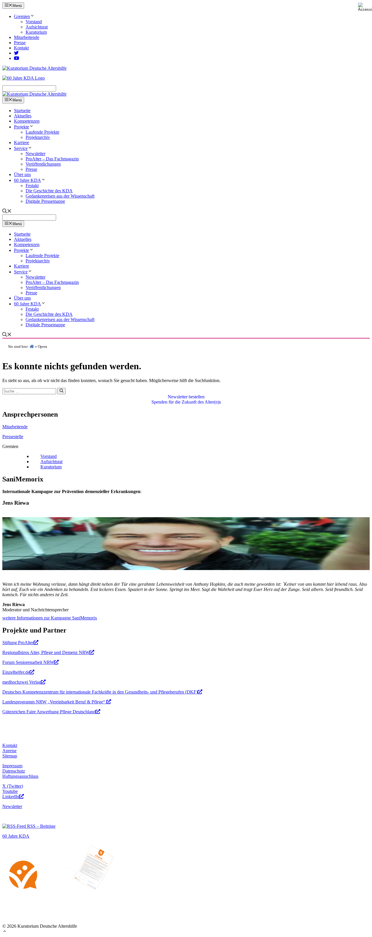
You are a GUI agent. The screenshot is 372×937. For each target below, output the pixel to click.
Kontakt (21, 47)
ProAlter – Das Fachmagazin (52, 158)
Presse (20, 42)
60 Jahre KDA (27, 180)
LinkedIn (10, 796)
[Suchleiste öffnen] (7, 211)
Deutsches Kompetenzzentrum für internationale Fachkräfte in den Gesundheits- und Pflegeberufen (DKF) (100, 691)
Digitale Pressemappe (45, 201)
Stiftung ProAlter (18, 642)
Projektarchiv (38, 137)
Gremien (22, 16)
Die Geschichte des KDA (49, 190)
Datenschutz (13, 770)
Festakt (32, 185)
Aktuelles (22, 115)
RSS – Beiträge (41, 826)
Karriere (21, 142)
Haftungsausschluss (20, 776)
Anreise (9, 750)
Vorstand (34, 21)
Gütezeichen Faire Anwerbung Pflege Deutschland (49, 711)
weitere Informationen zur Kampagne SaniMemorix (49, 617)
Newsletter (35, 153)
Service (21, 148)
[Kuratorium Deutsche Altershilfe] (34, 94)
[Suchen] (61, 391)
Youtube (10, 791)
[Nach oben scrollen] (4, 931)
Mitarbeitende (26, 37)
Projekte (21, 126)
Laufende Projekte (42, 132)
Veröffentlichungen (43, 164)
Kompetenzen (27, 121)
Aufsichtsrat (37, 26)
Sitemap (9, 755)
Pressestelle (12, 436)
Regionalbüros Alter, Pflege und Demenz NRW (46, 652)
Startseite (22, 110)
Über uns (22, 174)
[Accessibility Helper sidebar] (365, 7)
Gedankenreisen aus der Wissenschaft (60, 196)
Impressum (12, 765)
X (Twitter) (12, 786)
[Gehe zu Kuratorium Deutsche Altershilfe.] (32, 346)
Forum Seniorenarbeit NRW (28, 662)
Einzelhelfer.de (16, 672)
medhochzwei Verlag (21, 682)
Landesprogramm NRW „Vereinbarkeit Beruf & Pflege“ (54, 701)
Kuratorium (36, 32)
